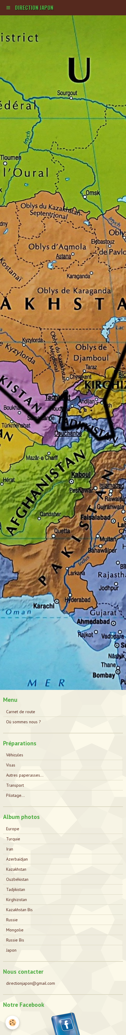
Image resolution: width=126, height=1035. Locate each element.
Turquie (13, 839)
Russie (12, 920)
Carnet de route (20, 711)
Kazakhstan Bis (19, 909)
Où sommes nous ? (23, 722)
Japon (11, 950)
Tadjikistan (15, 889)
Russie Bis (15, 940)
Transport (15, 785)
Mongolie (15, 930)
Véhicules (14, 755)
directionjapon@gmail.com (30, 983)
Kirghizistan (16, 899)
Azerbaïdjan (17, 859)
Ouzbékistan (17, 879)
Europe (12, 828)
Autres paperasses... (24, 775)
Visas (10, 765)
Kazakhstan (16, 869)
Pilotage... (15, 795)
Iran (9, 849)
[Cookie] (12, 1022)
